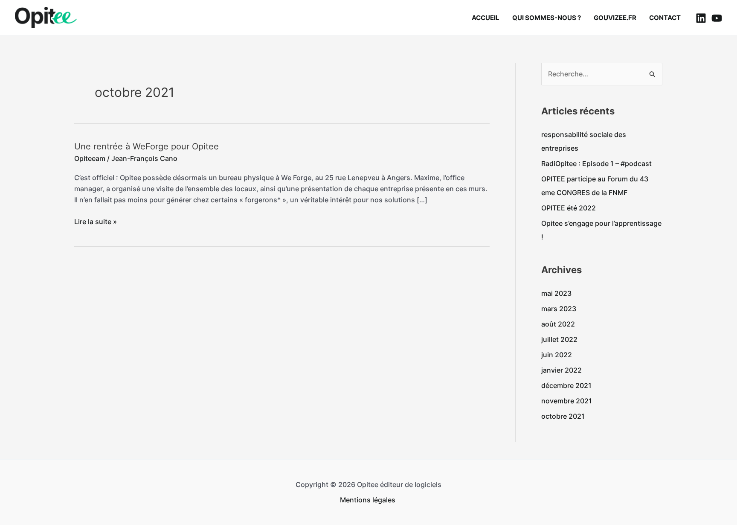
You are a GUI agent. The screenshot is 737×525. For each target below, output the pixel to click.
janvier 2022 (561, 370)
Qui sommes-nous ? (546, 18)
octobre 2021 (563, 416)
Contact (665, 18)
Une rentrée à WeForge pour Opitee (146, 146)
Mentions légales (368, 500)
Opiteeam (89, 158)
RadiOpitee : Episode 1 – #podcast (597, 163)
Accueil (485, 18)
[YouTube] (716, 18)
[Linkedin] (701, 18)
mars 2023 (558, 308)
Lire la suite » (95, 221)
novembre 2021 (566, 401)
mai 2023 (556, 293)
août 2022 (558, 324)
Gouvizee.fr (615, 18)
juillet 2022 (559, 339)
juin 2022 (556, 354)
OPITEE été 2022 (568, 208)
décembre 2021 (566, 385)
